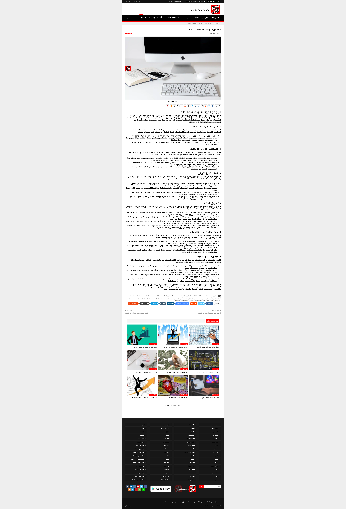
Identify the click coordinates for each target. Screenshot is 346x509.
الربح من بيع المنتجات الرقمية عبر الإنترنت (209, 313)
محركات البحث (177, 300)
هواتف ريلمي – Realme (139, 456)
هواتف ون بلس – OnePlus (138, 480)
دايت (193, 473)
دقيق (212, 300)
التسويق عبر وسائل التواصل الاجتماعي (147, 296)
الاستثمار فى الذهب (164, 428)
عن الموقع (195, 1)
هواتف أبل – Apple (140, 445)
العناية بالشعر (191, 449)
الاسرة (192, 428)
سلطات (216, 459)
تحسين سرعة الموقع (166, 298)
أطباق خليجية (215, 442)
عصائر (217, 469)
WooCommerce (210, 296)
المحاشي (216, 439)
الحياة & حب (171, 17)
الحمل (192, 432)
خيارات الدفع (217, 300)
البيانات (179, 296)
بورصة (167, 459)
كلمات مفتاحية (198, 300)
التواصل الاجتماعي (134, 296)
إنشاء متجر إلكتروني (201, 296)
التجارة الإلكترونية (172, 296)
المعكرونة (216, 449)
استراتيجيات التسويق (192, 296)
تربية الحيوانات (191, 466)
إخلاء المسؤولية (202, 1)
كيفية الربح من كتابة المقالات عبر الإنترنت (136, 313)
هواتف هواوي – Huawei (139, 473)
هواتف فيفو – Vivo (140, 466)
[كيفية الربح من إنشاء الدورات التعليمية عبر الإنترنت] (142, 385)
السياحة (192, 463)
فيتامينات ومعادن (165, 480)
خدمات (196, 17)
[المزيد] (142, 17)
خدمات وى (166, 445)
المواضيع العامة (151, 17)
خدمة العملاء (133, 298)
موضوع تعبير (191, 480)
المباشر (195, 298)
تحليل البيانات (148, 298)
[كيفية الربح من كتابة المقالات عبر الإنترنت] (204, 360)
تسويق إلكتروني (141, 442)
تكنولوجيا (205, 17)
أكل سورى (215, 432)
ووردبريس (142, 435)
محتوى (191, 300)
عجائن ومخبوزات (214, 466)
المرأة (162, 17)
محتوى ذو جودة (185, 300)
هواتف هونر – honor (140, 476)
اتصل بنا (171, 1)
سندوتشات (215, 452)
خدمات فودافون (165, 442)
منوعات (181, 17)
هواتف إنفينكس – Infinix (139, 452)
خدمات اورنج (166, 439)
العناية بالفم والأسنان (189, 452)
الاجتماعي (184, 296)
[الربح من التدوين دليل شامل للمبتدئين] (142, 360)
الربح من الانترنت (129, 33)
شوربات (216, 463)
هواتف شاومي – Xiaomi (139, 463)
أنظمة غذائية (191, 425)
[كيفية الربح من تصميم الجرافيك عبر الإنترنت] (142, 335)
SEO (216, 296)
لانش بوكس (215, 473)
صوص (216, 456)
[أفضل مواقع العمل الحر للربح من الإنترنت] (204, 335)
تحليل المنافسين (141, 298)
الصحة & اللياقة (190, 439)
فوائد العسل (166, 476)
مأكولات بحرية (215, 428)
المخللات (216, 445)
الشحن (209, 298)
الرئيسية (214, 17)
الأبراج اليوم (166, 452)
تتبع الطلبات (185, 298)
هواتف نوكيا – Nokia (140, 469)
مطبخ (189, 17)
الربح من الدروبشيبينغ (216, 298)
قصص (216, 480)
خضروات (167, 473)
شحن (208, 300)
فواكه (216, 476)
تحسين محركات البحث (157, 298)
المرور (191, 298)
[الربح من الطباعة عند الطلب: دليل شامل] (173, 385)
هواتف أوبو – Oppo (140, 449)
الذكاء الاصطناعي (141, 439)
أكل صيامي (215, 435)
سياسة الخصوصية (177, 1)
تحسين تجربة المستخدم (177, 298)
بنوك (168, 456)
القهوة (192, 456)
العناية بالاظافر (190, 442)
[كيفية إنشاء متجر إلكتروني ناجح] (204, 385)
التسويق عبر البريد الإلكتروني (162, 296)
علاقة (204, 300)
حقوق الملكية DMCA (187, 1)
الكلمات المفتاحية (202, 298)
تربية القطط (191, 469)
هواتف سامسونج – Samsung (138, 459)
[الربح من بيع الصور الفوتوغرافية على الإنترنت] (173, 335)
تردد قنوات (166, 469)
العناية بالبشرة (191, 445)
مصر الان (127, 506)
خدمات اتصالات (165, 449)
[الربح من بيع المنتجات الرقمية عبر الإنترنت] (173, 360)
